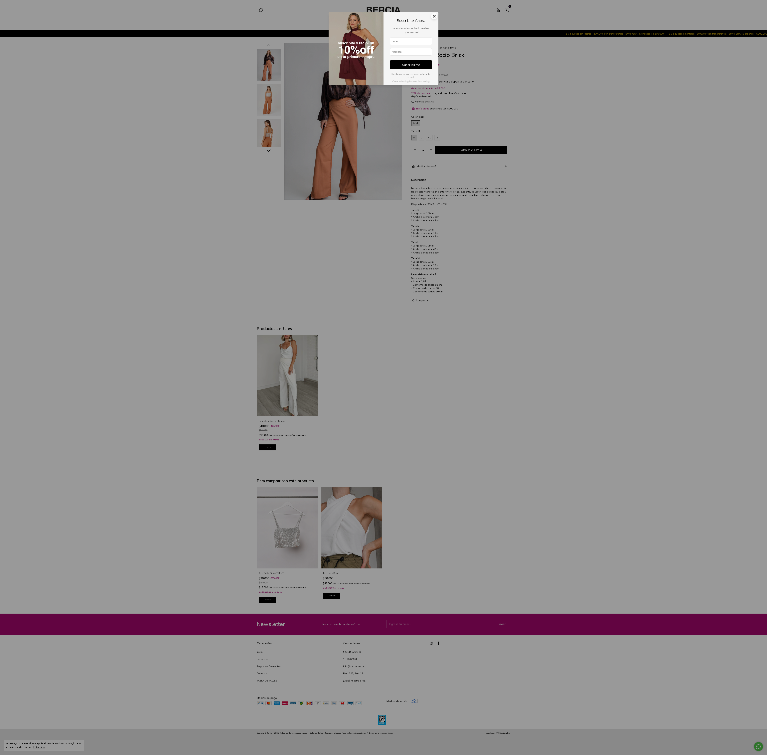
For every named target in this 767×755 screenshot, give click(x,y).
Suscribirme (411, 65)
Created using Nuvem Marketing (411, 81)
